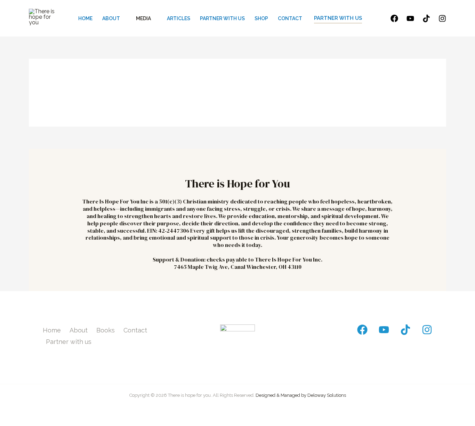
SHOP (261, 18)
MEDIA (143, 18)
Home (52, 330)
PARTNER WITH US (222, 18)
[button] (338, 18)
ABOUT (111, 18)
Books (105, 330)
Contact (135, 330)
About (79, 330)
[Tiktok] (426, 18)
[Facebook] (394, 18)
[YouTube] (410, 18)
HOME (85, 18)
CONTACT (290, 18)
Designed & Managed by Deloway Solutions (301, 395)
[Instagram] (442, 18)
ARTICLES (178, 18)
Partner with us (68, 341)
